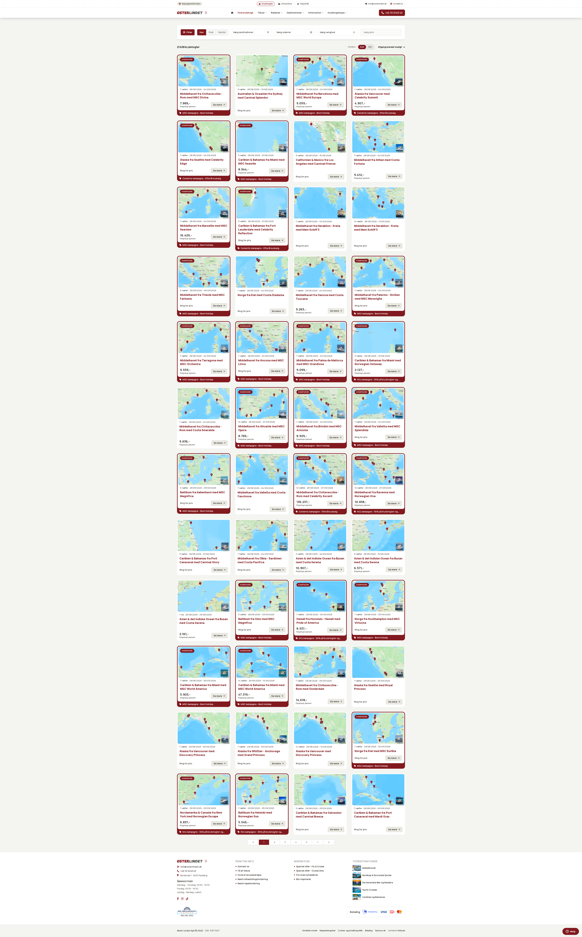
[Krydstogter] (188, 12)
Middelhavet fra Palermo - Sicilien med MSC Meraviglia (377, 296)
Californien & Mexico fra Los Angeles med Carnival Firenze (316, 161)
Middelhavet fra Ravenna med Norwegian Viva (375, 494)
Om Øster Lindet (309, 930)
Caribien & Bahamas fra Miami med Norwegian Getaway (378, 362)
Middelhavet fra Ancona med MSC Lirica (261, 362)
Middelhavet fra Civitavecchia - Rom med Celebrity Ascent (317, 494)
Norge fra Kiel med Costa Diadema (261, 295)
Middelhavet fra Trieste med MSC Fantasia (202, 296)
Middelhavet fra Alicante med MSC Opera (261, 428)
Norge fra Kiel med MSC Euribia (375, 751)
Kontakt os (398, 3)
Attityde (401, 930)
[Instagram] (182, 899)
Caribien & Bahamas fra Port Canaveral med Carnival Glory (199, 560)
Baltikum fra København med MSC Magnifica (202, 494)
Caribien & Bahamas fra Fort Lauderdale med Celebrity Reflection (257, 229)
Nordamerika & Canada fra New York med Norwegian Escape (201, 814)
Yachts (222, 32)
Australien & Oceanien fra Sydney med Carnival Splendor (260, 95)
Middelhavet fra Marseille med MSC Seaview (203, 227)
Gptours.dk (380, 930)
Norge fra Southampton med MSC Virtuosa (377, 620)
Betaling (369, 930)
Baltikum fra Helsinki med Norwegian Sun (255, 814)
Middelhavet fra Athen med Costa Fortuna (377, 161)
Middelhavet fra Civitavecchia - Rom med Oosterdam (317, 687)
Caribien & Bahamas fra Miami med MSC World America (203, 687)
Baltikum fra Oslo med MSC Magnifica (256, 620)
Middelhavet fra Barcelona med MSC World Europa (317, 95)
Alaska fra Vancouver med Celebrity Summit (372, 95)
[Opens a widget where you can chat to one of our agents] (570, 931)
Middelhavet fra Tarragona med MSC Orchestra (201, 362)
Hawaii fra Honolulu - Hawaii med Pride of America (318, 620)
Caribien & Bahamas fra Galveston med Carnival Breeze (318, 814)
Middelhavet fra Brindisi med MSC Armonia (319, 428)
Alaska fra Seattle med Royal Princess (373, 687)
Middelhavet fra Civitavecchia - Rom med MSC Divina (201, 95)
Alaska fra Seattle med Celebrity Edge (202, 161)
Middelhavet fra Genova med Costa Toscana (319, 297)
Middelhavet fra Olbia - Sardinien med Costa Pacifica (260, 560)
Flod (211, 32)
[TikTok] (187, 899)
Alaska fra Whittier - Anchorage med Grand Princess (259, 753)
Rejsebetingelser (328, 930)
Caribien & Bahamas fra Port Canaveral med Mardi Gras (373, 814)
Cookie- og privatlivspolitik (350, 930)
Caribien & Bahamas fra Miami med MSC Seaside (261, 161)
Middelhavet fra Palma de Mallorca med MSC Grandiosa (319, 362)
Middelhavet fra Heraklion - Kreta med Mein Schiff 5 (318, 227)
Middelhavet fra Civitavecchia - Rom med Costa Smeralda (200, 428)
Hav (202, 32)
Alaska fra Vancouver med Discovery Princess (196, 753)
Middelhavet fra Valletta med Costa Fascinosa (261, 494)
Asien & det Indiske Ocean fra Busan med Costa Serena (320, 560)
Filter (189, 32)
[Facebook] (178, 899)
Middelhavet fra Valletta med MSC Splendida (377, 428)
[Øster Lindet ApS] (188, 861)
